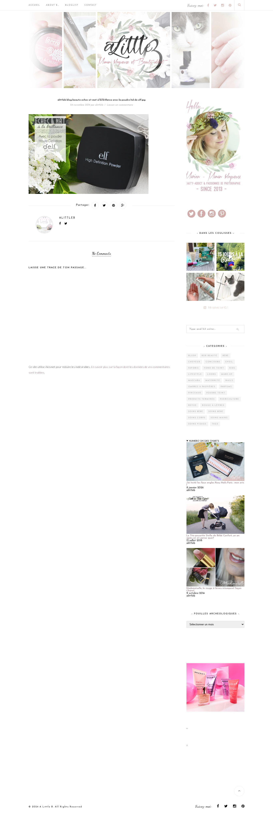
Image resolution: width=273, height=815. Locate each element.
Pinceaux (194, 393)
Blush (192, 356)
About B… (52, 5)
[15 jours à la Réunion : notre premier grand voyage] (230, 257)
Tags (215, 424)
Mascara (194, 380)
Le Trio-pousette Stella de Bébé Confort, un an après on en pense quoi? (212, 536)
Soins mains (219, 418)
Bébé (226, 356)
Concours (213, 362)
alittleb (99, 105)
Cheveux (194, 362)
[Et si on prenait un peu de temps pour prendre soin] (200, 287)
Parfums (226, 387)
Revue (192, 405)
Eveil (229, 362)
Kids (232, 368)
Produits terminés (201, 399)
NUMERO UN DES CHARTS (204, 441)
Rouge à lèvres (213, 405)
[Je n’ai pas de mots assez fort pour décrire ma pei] (230, 287)
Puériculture (229, 399)
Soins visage (197, 424)
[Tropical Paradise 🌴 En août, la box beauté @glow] (200, 257)
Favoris (193, 368)
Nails (229, 380)
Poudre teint (215, 393)
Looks (211, 374)
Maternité (212, 380)
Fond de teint (214, 368)
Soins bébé (195, 411)
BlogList (71, 5)
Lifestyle (195, 374)
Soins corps (196, 418)
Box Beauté (209, 356)
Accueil (34, 5)
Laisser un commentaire (120, 105)
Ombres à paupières (201, 387)
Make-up (226, 374)
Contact (90, 5)
